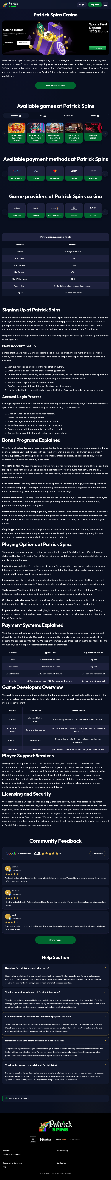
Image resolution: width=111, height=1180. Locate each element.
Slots (93, 115)
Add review (97, 853)
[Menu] (105, 4)
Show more (55, 939)
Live (41, 115)
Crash (67, 115)
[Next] (105, 134)
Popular (14, 115)
